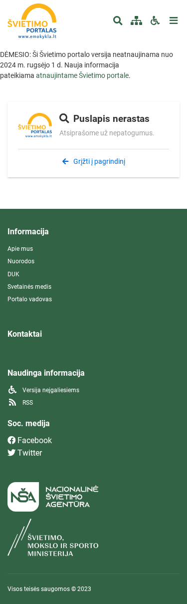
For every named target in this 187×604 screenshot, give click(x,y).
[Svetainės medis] (136, 21)
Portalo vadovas (29, 299)
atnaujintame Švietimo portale (82, 75)
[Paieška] (118, 21)
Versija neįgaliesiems (50, 390)
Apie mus (20, 248)
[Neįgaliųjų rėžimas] (155, 21)
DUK (13, 274)
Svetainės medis (29, 286)
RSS (27, 402)
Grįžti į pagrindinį (98, 161)
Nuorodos (20, 261)
